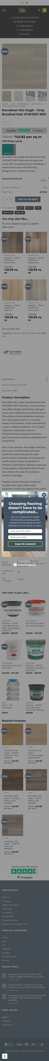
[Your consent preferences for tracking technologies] (4, 1056)
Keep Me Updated (25, 544)
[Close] (44, 495)
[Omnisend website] (24, 563)
